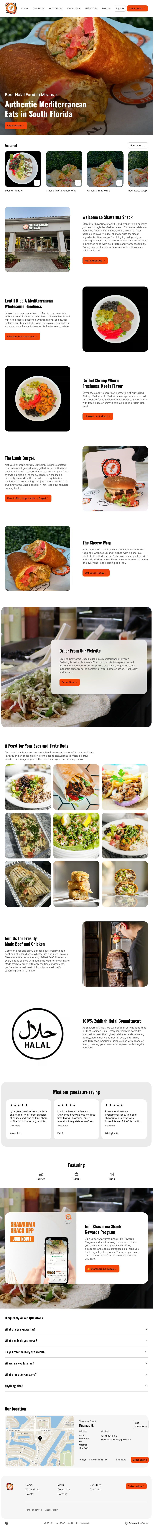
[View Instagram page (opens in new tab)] (6, 1523)
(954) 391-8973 (109, 1436)
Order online (140, 1459)
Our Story (38, 8)
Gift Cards (91, 8)
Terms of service (33, 1509)
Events (29, 1493)
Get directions (141, 1424)
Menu (24, 8)
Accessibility (51, 1509)
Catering (62, 1493)
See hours (121, 1459)
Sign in (120, 8)
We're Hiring (56, 8)
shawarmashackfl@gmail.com (116, 1439)
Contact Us (74, 8)
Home (28, 1484)
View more (15, 1125)
